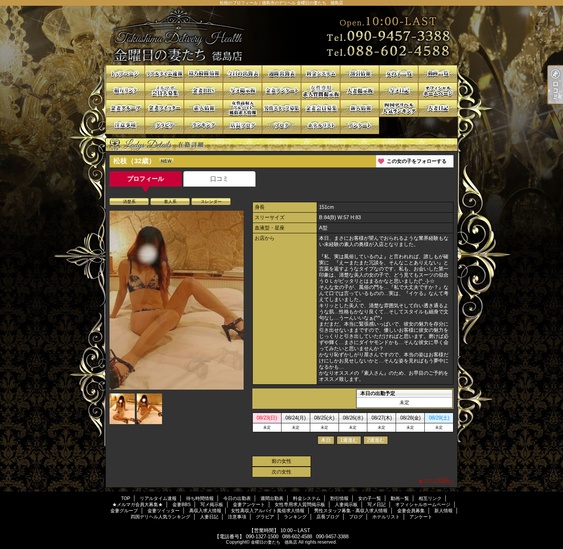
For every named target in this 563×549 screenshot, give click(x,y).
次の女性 (281, 472)
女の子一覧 (398, 73)
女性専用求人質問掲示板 (320, 91)
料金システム (320, 73)
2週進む (376, 440)
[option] (177, 300)
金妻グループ (125, 108)
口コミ (219, 178)
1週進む (349, 440)
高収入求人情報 (203, 108)
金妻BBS (203, 91)
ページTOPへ (438, 480)
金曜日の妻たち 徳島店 (274, 542)
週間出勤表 (281, 73)
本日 (326, 440)
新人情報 (359, 108)
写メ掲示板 (242, 91)
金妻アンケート (281, 91)
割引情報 (359, 73)
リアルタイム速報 (164, 73)
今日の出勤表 (242, 73)
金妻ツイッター (164, 108)
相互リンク (125, 91)
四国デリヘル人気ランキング (398, 108)
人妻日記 (437, 108)
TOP (125, 73)
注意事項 (125, 125)
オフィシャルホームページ (437, 91)
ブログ (281, 125)
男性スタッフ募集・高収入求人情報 (281, 108)
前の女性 (281, 461)
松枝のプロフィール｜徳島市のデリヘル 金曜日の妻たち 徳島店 (281, 35)
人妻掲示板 (359, 91)
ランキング (203, 125)
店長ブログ (242, 125)
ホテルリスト (320, 125)
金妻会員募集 (320, 108)
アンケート (359, 125)
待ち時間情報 (203, 73)
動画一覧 (437, 73)
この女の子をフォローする (417, 161)
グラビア (164, 125)
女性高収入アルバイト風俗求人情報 (242, 108)
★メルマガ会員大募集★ (164, 91)
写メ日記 (398, 91)
